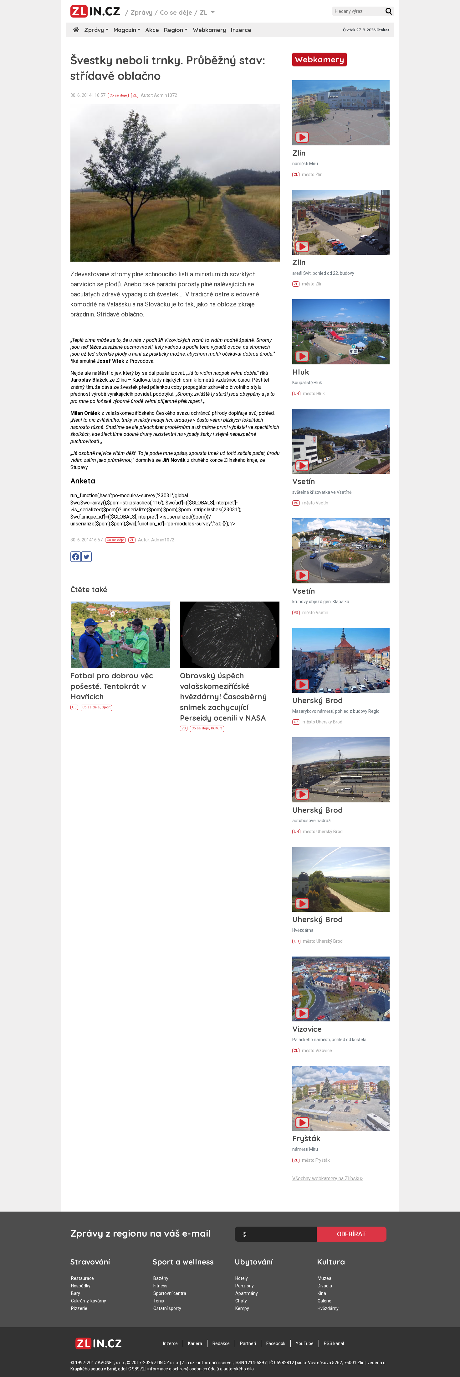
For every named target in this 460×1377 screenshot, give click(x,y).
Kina (322, 1293)
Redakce (221, 1343)
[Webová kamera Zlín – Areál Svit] (341, 222)
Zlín (299, 153)
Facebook (275, 1343)
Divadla (325, 1285)
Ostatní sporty (167, 1308)
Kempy (242, 1308)
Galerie (324, 1300)
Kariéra (195, 1343)
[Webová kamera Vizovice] (341, 989)
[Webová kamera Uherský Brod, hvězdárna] (341, 879)
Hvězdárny (328, 1308)
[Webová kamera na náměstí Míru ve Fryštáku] (341, 1098)
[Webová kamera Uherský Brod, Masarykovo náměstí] (341, 660)
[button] (388, 11)
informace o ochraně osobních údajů (183, 1368)
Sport (106, 707)
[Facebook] (75, 556)
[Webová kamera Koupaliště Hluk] (341, 331)
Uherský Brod (317, 700)
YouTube (305, 1343)
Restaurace (82, 1278)
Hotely (241, 1278)
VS (183, 728)
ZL (135, 95)
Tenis (158, 1300)
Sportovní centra (169, 1293)
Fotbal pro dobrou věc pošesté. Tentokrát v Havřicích (111, 686)
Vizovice (307, 1029)
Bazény (160, 1278)
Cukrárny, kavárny (88, 1300)
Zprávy (141, 12)
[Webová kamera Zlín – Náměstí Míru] (341, 112)
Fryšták (306, 1138)
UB (74, 707)
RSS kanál (334, 1343)
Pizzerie (79, 1308)
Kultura (216, 728)
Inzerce (241, 30)
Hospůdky (80, 1285)
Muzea (324, 1278)
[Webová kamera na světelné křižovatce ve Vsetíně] (341, 441)
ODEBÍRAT (351, 1234)
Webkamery (209, 30)
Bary (75, 1293)
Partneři (248, 1343)
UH (296, 394)
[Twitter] (86, 556)
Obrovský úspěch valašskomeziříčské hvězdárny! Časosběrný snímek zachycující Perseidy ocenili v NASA (223, 696)
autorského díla (238, 1368)
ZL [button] (204, 12)
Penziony (244, 1285)
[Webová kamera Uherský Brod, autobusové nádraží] (341, 769)
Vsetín (303, 481)
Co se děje (176, 12)
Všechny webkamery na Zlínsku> (327, 1178)
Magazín (125, 30)
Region (173, 30)
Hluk (300, 372)
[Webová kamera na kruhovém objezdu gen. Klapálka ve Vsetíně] (341, 550)
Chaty (241, 1300)
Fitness (160, 1285)
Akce (152, 30)
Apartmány (246, 1293)
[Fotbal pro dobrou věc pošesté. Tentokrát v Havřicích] (120, 635)
